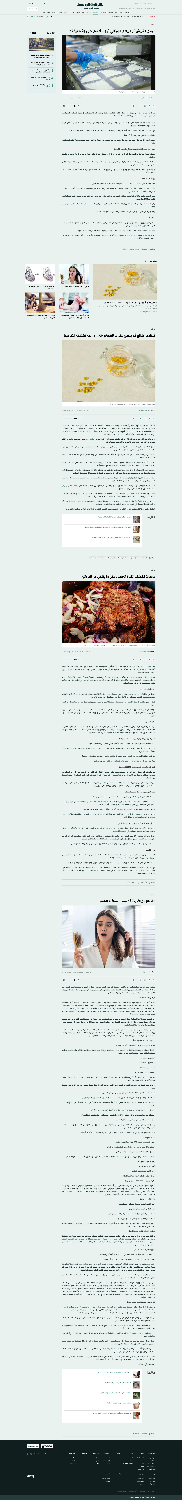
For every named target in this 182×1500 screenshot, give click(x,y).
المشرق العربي (150, 1466)
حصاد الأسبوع (141, 1478)
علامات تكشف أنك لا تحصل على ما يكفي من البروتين (118, 577)
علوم (97, 1461)
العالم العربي (152, 1458)
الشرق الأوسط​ (127, 12)
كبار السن (103, 783)
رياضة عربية (152, 1481)
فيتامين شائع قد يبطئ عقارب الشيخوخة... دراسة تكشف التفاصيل (130, 302)
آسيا (143, 1463)
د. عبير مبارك (146, 972)
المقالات (131, 1458)
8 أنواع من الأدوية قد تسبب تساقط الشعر (76, 287)
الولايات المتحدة (140, 1458)
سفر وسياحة (73, 1461)
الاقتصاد (111, 12)
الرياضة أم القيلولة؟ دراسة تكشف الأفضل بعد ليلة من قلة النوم (41, 56)
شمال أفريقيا (151, 1463)
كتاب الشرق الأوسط (128, 1463)
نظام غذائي (131, 882)
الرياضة (72, 12)
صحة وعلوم (95, 12)
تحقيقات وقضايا (140, 1481)
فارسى (136, 3)
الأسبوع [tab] (29, 33)
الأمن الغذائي (142, 882)
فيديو (60, 12)
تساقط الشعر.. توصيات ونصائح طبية (119, 1403)
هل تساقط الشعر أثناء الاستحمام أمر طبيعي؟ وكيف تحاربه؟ (111, 1413)
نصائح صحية (134, 558)
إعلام (109, 1466)
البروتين (149, 666)
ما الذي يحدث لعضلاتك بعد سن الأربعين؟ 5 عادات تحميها (41, 71)
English (150, 3)
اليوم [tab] (34, 33)
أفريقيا (142, 1466)
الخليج (152, 1461)
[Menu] (154, 12)
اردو (140, 3)
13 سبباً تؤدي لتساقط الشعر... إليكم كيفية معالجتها (114, 1372)
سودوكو (108, 1481)
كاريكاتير (131, 1461)
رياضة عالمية (152, 1484)
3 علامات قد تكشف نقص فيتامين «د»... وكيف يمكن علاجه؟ (40, 64)
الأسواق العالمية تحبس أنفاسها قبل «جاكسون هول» (131, 17)
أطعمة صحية (134, 249)
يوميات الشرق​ (80, 12)
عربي (154, 3)
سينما (108, 1463)
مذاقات (74, 1458)
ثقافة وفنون (103, 12)
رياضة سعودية (152, 1478)
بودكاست (54, 12)
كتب (109, 1458)
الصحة (144, 249)
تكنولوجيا (88, 12)
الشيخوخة (111, 558)
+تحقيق (142, 1484)
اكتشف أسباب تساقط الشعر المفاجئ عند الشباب (115, 1393)
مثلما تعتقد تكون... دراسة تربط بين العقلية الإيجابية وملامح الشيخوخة (108, 527)
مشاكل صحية (122, 558)
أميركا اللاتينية (141, 1469)
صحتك (153, 25)
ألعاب (48, 12)
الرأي (116, 12)
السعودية (136, 1433)
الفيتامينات (101, 558)
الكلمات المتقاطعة (106, 1478)
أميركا (125, 249)
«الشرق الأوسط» (144, 98)
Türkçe (144, 3)
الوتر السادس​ (106, 1461)
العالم (121, 12)
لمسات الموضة (73, 1463)
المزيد (44, 12)
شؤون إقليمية (152, 1469)
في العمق (66, 12)
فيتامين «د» (89, 439)
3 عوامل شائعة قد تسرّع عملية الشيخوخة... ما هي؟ (114, 517)
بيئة (98, 1463)
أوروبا (143, 1461)
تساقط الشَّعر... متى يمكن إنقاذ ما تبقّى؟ (118, 1382)
